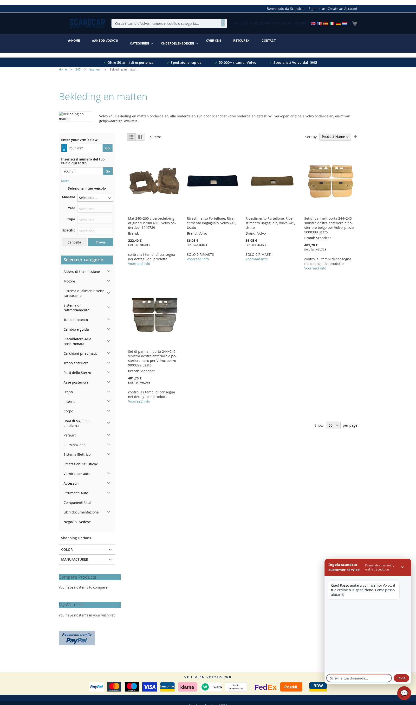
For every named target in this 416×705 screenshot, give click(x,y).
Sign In (314, 8)
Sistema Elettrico (77, 454)
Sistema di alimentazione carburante (84, 293)
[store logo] (87, 23)
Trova (100, 242)
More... (66, 181)
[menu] (208, 43)
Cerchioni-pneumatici (81, 353)
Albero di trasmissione (82, 271)
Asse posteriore (76, 382)
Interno (69, 401)
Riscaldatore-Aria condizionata (77, 341)
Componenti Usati (78, 502)
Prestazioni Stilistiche (81, 464)
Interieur (95, 69)
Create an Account (342, 8)
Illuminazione (74, 444)
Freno (68, 392)
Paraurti (70, 435)
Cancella (74, 242)
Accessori (71, 483)
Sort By (311, 136)
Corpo (68, 411)
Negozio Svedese (77, 521)
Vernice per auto (77, 473)
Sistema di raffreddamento (76, 307)
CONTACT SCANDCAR (275, 23)
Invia (401, 678)
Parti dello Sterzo (77, 372)
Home (63, 69)
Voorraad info (139, 263)
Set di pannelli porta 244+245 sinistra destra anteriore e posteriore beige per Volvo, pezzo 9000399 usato (329, 225)
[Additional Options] (77, 637)
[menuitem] (74, 40)
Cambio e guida (76, 329)
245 (78, 69)
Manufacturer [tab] (74, 559)
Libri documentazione (81, 512)
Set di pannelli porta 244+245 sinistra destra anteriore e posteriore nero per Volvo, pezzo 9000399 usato (152, 358)
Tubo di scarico (76, 319)
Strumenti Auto (76, 493)
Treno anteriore (76, 363)
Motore (69, 281)
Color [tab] (67, 549)
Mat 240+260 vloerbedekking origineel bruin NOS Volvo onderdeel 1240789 (152, 223)
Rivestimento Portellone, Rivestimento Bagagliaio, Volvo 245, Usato (211, 223)
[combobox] (169, 23)
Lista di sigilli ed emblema (77, 423)
